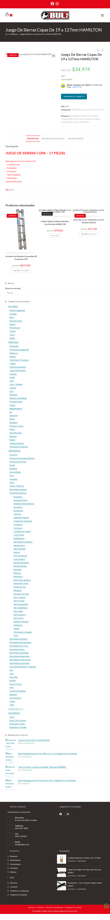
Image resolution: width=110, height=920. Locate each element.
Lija (11, 412)
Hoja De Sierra (87, 110)
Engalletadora (19, 538)
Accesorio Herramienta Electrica (22, 458)
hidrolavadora (19, 545)
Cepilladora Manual (21, 517)
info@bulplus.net (22, 844)
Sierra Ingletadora (21, 608)
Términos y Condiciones (19, 891)
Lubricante (14, 415)
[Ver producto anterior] (98, 50)
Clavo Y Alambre (16, 384)
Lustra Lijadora (19, 559)
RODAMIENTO (14, 713)
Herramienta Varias (17, 649)
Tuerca (12, 335)
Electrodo (13, 395)
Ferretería (14, 868)
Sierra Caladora (20, 597)
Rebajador (18, 590)
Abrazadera (14, 346)
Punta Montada (16, 433)
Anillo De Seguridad (17, 310)
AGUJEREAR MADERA (78, 116)
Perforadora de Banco (22, 580)
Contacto (14, 887)
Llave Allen (14, 677)
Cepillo (12, 377)
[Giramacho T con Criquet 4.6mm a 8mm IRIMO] (61, 885)
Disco (12, 391)
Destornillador (15, 472)
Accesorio (13, 455)
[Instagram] (68, 814)
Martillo (13, 681)
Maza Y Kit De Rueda (18, 720)
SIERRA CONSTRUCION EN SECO (80, 119)
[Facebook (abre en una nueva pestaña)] (53, 4)
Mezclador (18, 569)
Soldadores (18, 625)
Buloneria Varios (16, 321)
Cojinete (13, 388)
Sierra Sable (18, 611)
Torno (16, 635)
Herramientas (15, 864)
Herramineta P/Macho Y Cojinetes (23, 667)
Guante (12, 405)
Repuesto (13, 694)
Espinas (12, 324)
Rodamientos (15, 860)
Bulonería (14, 856)
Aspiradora (18, 507)
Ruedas (12, 440)
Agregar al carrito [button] (21, 270)
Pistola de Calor (20, 587)
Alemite (13, 357)
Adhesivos (14, 353)
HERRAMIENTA (14, 451)
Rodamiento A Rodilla (18, 727)
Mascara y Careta (16, 426)
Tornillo (13, 331)
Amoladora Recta (20, 500)
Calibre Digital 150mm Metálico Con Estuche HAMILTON (55, 222)
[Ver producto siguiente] (102, 50)
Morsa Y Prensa (16, 684)
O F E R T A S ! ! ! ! (31, 253)
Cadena (13, 363)
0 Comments (81, 861)
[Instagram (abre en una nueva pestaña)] (57, 4)
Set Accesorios (15, 698)
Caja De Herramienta (18, 367)
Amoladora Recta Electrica (24, 504)
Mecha (12, 429)
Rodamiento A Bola (17, 724)
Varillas (12, 338)
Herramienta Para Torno (19, 646)
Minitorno (17, 573)
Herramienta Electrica (18, 493)
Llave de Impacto (20, 556)
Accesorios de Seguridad (19, 350)
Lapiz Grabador (20, 549)
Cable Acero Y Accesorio (19, 360)
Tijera (12, 705)
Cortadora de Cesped (22, 531)
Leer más (55, 235)
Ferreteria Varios (19, 253)
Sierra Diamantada (21, 604)
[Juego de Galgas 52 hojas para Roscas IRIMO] (61, 872)
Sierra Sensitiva (19, 615)
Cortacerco (18, 528)
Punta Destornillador (18, 691)
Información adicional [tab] (53, 139)
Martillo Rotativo (20, 566)
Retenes (13, 872)
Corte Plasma (19, 535)
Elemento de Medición (46, 216)
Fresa (12, 476)
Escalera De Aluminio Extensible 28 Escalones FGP (21, 257)
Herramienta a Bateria (18, 489)
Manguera (13, 422)
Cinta (12, 381)
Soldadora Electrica (21, 622)
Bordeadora (18, 511)
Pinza (12, 687)
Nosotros (14, 883)
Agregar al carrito (74, 96)
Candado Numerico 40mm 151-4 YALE (84, 858)
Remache (13, 436)
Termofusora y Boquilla (23, 632)
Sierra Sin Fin (18, 618)
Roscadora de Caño (21, 594)
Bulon (12, 317)
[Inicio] (6, 34)
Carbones (17, 514)
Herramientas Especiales (19, 653)
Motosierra (18, 576)
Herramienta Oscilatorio (23, 542)
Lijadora (17, 552)
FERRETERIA (76, 110)
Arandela (13, 314)
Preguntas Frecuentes (18, 895)
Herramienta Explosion (18, 639)
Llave (12, 674)
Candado (13, 374)
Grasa (12, 717)
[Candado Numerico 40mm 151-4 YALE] (61, 859)
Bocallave (13, 469)
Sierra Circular (19, 601)
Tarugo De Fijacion (17, 443)
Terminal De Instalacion (19, 447)
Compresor (18, 524)
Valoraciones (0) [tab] (75, 139)
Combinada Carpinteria (23, 521)
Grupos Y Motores (17, 486)
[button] (53, 56)
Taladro (17, 628)
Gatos (12, 482)
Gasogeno (14, 479)
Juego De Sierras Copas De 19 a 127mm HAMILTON (40, 34)
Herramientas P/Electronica (20, 660)
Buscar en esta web (13, 288)
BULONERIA (13, 306)
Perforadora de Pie (21, 583)
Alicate (12, 465)
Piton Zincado (15, 328)
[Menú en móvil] (102, 15)
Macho (12, 419)
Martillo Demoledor (21, 563)
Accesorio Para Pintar (18, 462)
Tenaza (12, 701)
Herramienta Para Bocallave (20, 642)
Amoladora (18, 497)
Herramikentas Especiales (20, 663)
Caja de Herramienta (18, 370)
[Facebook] (60, 814)
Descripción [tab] (33, 139)
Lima (11, 670)
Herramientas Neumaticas (20, 656)
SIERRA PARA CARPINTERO (78, 122)
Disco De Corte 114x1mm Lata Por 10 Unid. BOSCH (89, 221)
